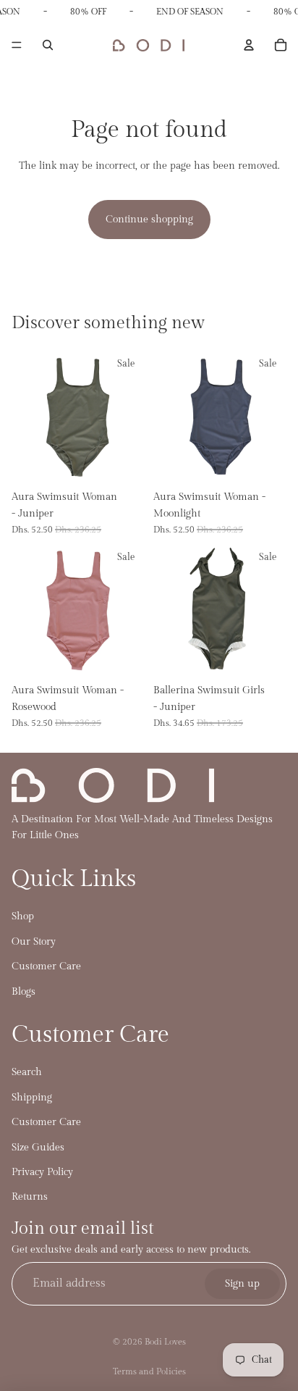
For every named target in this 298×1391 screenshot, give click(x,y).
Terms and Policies (149, 1371)
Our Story (34, 942)
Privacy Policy (42, 1172)
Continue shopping (149, 219)
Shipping (32, 1097)
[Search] (48, 45)
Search (27, 1073)
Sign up (242, 1284)
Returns (30, 1197)
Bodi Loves (165, 1342)
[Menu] (16, 45)
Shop (23, 916)
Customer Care (46, 966)
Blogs (23, 992)
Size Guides (38, 1147)
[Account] (249, 45)
